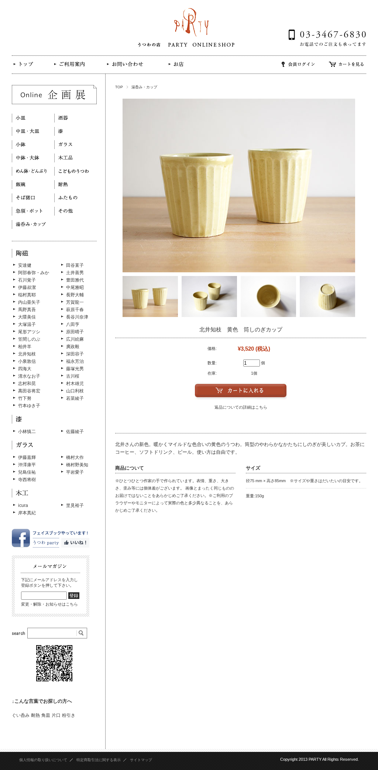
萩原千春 (75, 309)
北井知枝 (27, 354)
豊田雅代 (75, 280)
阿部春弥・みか (33, 272)
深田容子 (75, 354)
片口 (56, 715)
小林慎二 (27, 431)
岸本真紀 (27, 512)
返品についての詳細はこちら (240, 407)
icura (23, 505)
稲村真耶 (27, 294)
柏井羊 (24, 346)
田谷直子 (75, 265)
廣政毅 (72, 346)
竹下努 (24, 398)
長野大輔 (75, 294)
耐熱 (35, 715)
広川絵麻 (75, 339)
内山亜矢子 (29, 302)
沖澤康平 (27, 464)
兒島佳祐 (27, 472)
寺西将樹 (27, 479)
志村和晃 (27, 383)
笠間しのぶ (29, 339)
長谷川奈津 (77, 317)
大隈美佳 (27, 317)
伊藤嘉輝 (27, 457)
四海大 (24, 368)
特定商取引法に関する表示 (98, 760)
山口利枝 (75, 390)
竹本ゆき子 (29, 405)
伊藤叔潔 (27, 287)
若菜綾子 (75, 398)
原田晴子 (75, 331)
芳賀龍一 (75, 302)
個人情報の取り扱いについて (43, 760)
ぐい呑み (21, 715)
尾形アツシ (29, 331)
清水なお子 (29, 376)
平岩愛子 (75, 472)
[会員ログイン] (298, 69)
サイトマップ (141, 760)
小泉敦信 (27, 361)
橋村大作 (75, 457)
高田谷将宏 (29, 390)
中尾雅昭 (75, 287)
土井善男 (75, 272)
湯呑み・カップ (144, 87)
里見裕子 (75, 505)
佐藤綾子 (75, 431)
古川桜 (72, 376)
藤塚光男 (75, 368)
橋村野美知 (77, 464)
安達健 (24, 265)
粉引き (68, 715)
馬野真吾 (27, 309)
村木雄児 (75, 383)
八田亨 (72, 324)
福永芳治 (75, 361)
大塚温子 (27, 324)
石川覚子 (27, 280)
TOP (119, 87)
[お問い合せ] (124, 69)
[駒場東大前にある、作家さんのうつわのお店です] (27, 70)
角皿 (45, 715)
